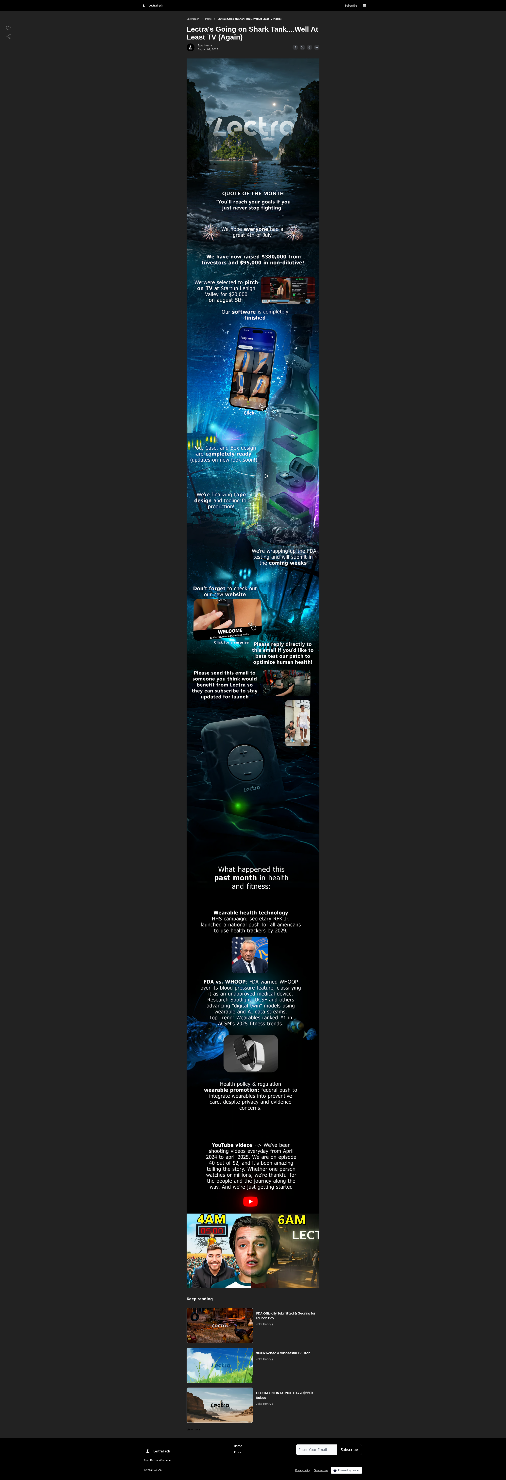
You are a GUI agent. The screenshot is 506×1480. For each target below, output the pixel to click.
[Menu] (364, 5)
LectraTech (193, 19)
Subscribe (351, 5)
